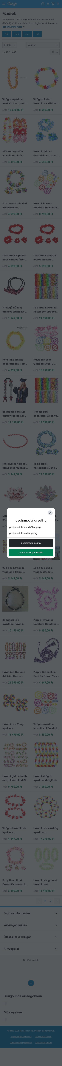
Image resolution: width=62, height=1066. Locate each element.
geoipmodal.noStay (31, 543)
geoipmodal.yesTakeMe (31, 552)
